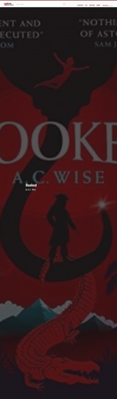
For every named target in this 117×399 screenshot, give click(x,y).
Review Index (92, 5)
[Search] (64, 4)
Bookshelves (80, 5)
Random (98, 5)
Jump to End (105, 5)
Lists (86, 5)
